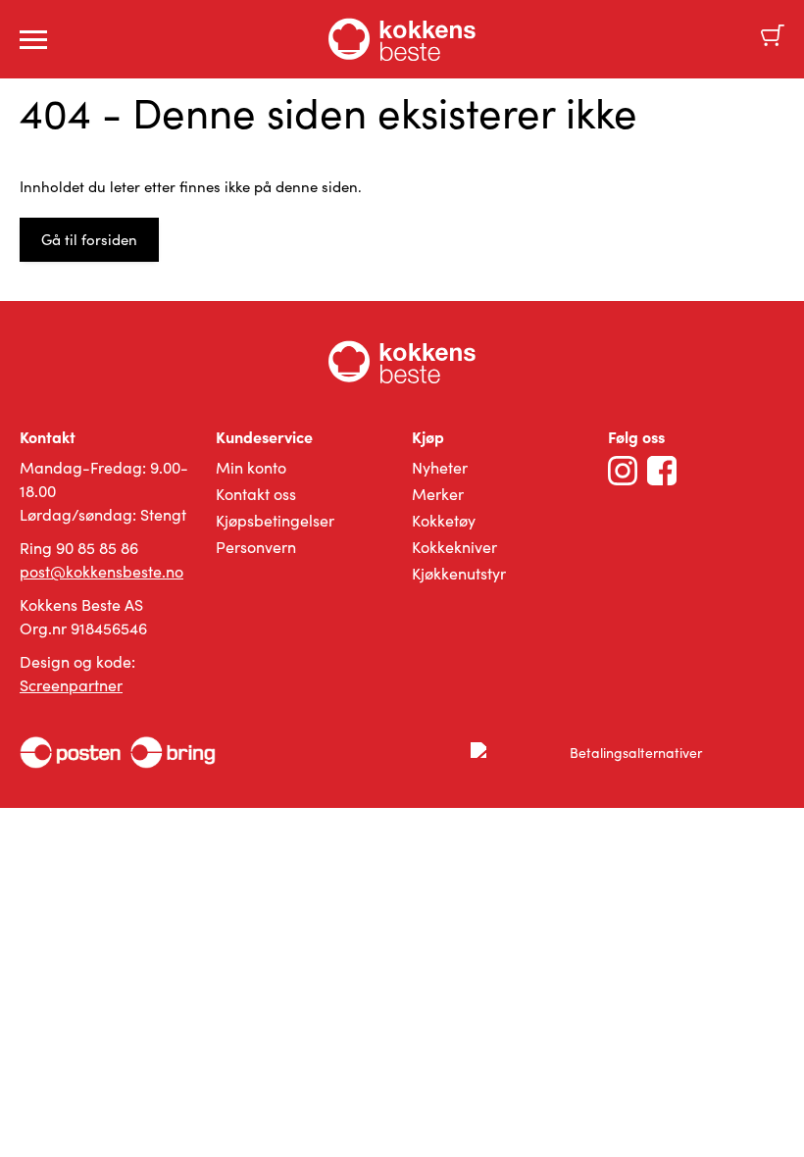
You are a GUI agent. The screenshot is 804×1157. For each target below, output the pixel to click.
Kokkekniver (454, 546)
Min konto (251, 467)
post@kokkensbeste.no (101, 571)
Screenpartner (71, 685)
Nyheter (440, 467)
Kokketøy (444, 520)
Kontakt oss (256, 493)
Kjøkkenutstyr (459, 573)
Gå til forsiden (89, 239)
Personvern (256, 546)
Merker (438, 493)
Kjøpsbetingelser (275, 520)
